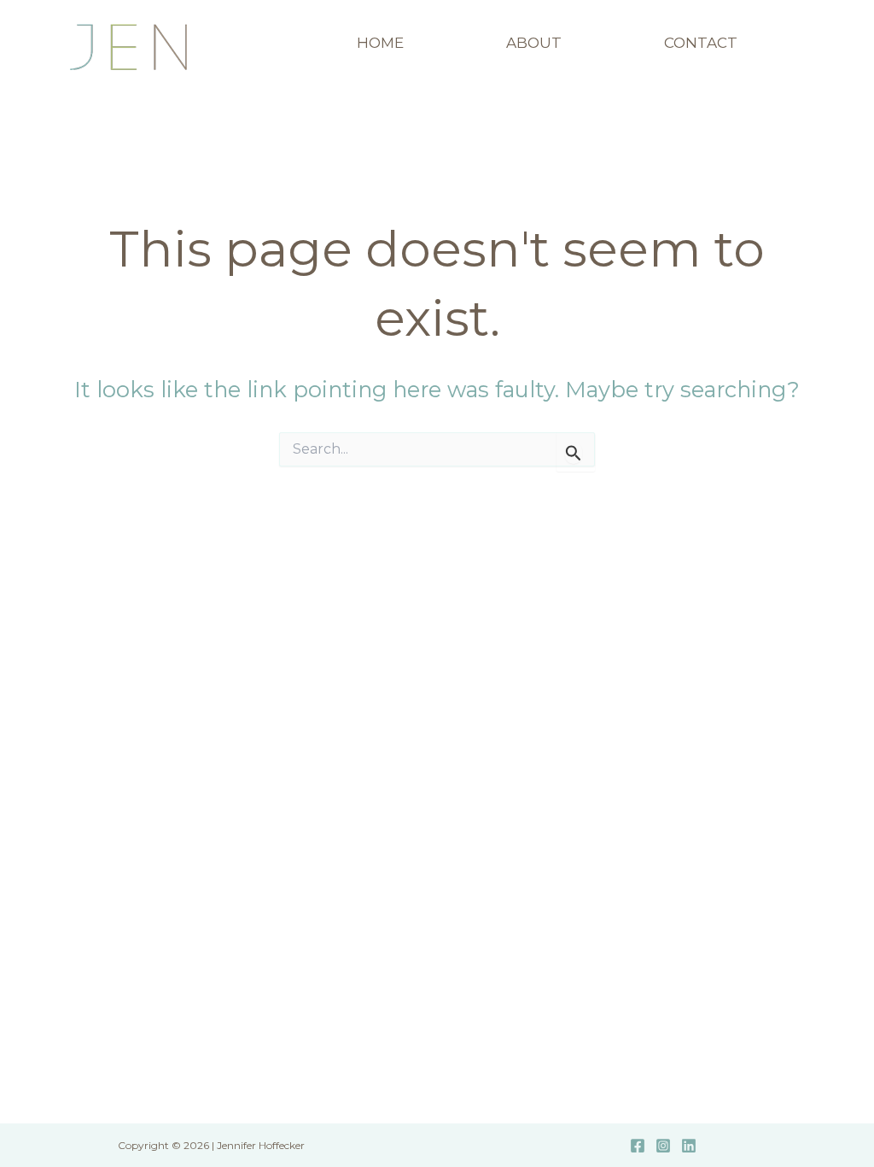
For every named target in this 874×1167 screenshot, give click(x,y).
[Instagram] (663, 1145)
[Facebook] (637, 1145)
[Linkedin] (688, 1145)
